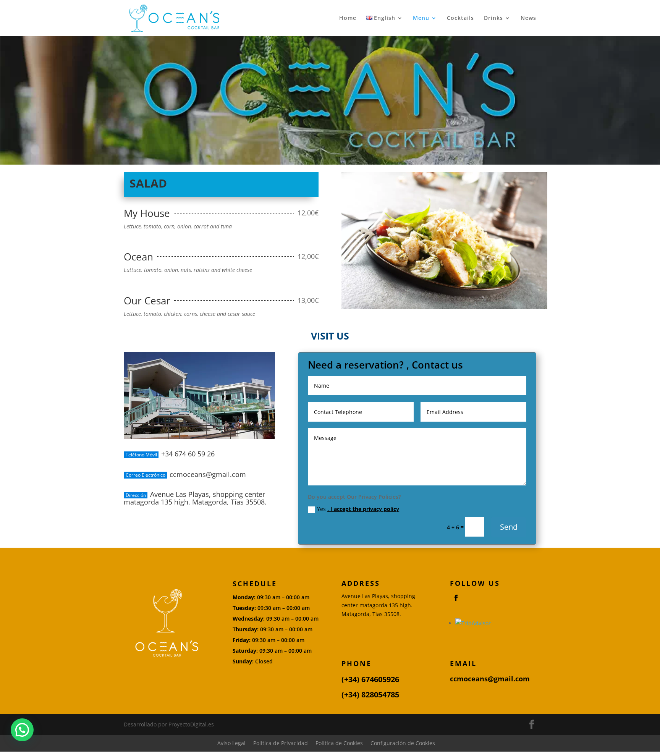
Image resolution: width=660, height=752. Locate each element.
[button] (22, 729)
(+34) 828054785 (370, 694)
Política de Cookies (339, 743)
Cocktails (460, 18)
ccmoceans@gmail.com (490, 678)
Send (509, 527)
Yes (358, 509)
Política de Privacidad (280, 743)
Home (347, 18)
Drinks (493, 18)
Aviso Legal (231, 743)
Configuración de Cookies (402, 743)
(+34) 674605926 (370, 679)
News (528, 18)
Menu (421, 18)
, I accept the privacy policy (363, 509)
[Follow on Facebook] (456, 598)
